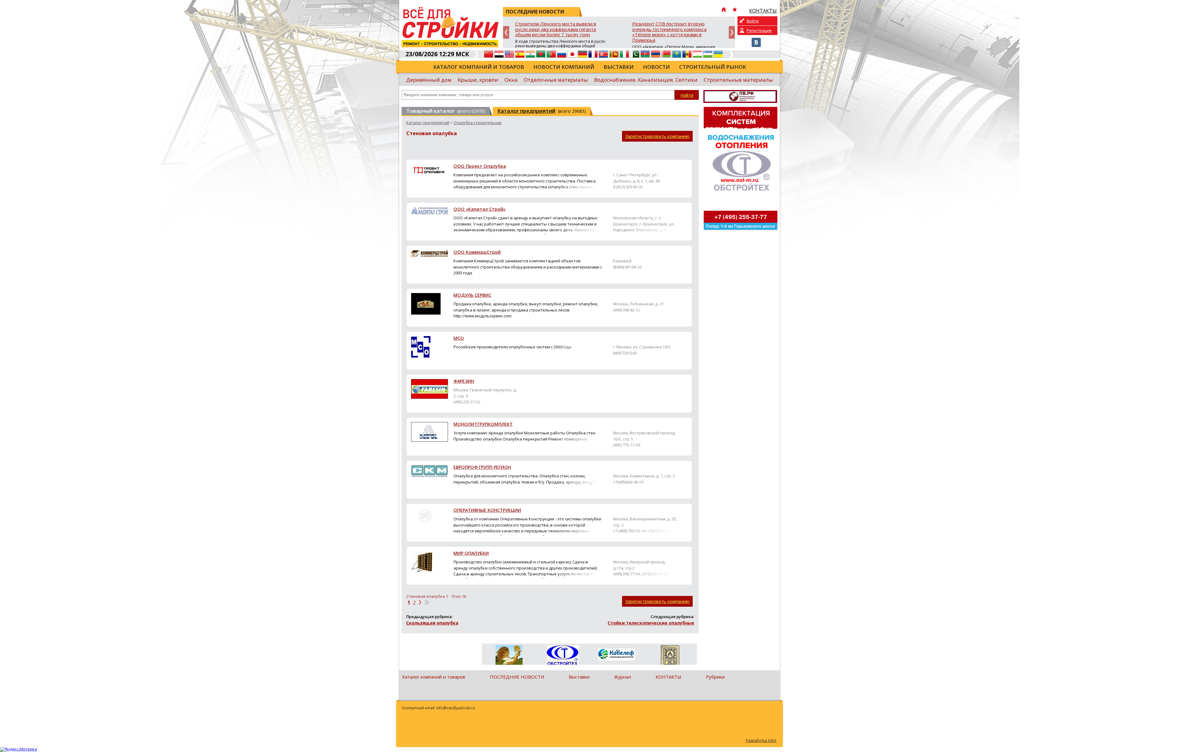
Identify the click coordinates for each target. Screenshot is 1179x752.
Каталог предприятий (427, 122)
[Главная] (723, 10)
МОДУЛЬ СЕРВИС (472, 295)
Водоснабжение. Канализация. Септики (646, 79)
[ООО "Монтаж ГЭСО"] (670, 656)
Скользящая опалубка (432, 623)
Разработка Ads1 (761, 740)
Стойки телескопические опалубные (651, 623)
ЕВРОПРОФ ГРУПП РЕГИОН (482, 467)
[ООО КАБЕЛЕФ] (616, 654)
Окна (511, 79)
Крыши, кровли (478, 79)
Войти (753, 21)
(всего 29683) (541, 110)
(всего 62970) (445, 110)
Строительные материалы (738, 79)
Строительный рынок (712, 66)
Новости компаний (563, 66)
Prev (506, 32)
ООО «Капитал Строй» (479, 209)
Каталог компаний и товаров (478, 66)
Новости (656, 66)
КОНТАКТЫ (668, 677)
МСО (458, 338)
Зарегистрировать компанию (657, 136)
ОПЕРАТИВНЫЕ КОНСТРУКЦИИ (487, 510)
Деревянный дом (429, 79)
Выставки (619, 66)
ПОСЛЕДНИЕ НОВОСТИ (517, 677)
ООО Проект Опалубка (479, 166)
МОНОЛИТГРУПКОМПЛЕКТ (483, 424)
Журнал (622, 677)
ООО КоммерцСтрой (477, 252)
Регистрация (759, 30)
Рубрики (715, 677)
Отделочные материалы (556, 79)
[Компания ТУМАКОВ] (509, 656)
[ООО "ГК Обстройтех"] (563, 655)
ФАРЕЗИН (463, 381)
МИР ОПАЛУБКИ (471, 553)
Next (732, 32)
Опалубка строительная (477, 122)
